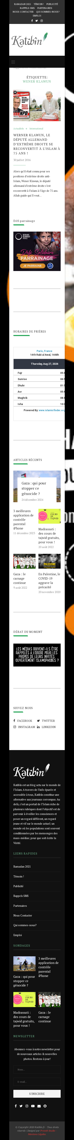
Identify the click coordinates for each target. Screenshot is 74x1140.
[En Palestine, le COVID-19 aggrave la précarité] (49, 561)
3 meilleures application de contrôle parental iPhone (23, 519)
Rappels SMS (27, 8)
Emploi (37, 15)
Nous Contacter (23, 11)
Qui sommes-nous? (47, 11)
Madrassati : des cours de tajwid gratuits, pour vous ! (48, 535)
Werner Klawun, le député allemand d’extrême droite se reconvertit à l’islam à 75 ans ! (36, 144)
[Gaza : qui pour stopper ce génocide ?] (24, 963)
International (36, 128)
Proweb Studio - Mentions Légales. (42, 1132)
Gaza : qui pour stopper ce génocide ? (34, 488)
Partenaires (44, 8)
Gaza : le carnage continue (19, 578)
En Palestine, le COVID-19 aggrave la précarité (49, 580)
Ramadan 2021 (22, 4)
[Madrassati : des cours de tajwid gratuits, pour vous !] (49, 516)
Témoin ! (39, 4)
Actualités (18, 128)
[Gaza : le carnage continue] (24, 561)
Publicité (52, 4)
